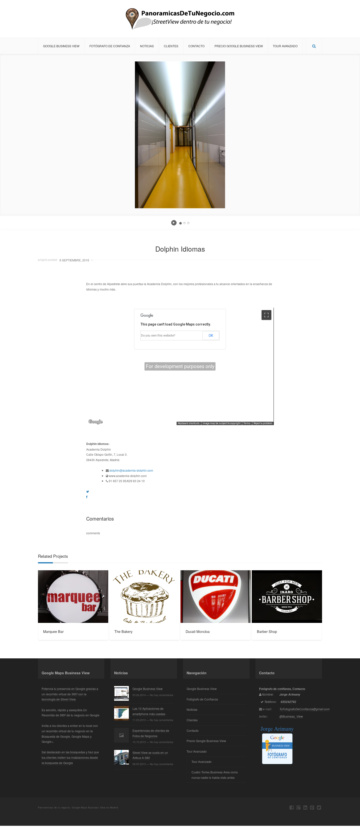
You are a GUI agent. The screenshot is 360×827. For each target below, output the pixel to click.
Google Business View (61, 46)
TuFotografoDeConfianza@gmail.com (304, 709)
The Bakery (123, 631)
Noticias (147, 46)
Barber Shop (267, 631)
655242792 (288, 702)
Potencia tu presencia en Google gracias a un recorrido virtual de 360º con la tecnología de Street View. (70, 694)
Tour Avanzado (285, 46)
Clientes (171, 46)
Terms (247, 423)
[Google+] (298, 807)
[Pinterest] (312, 807)
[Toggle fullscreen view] (266, 315)
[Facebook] (291, 807)
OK (211, 336)
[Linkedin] (305, 807)
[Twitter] (319, 807)
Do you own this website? (158, 335)
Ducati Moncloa (198, 631)
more (73, 596)
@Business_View (291, 716)
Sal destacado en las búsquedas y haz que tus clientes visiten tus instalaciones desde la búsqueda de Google (70, 757)
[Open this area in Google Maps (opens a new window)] (95, 422)
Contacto (196, 46)
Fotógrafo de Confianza (109, 46)
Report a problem (262, 423)
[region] (180, 366)
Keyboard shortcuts (189, 423)
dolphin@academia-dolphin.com (131, 470)
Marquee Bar (53, 631)
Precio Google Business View (239, 46)
